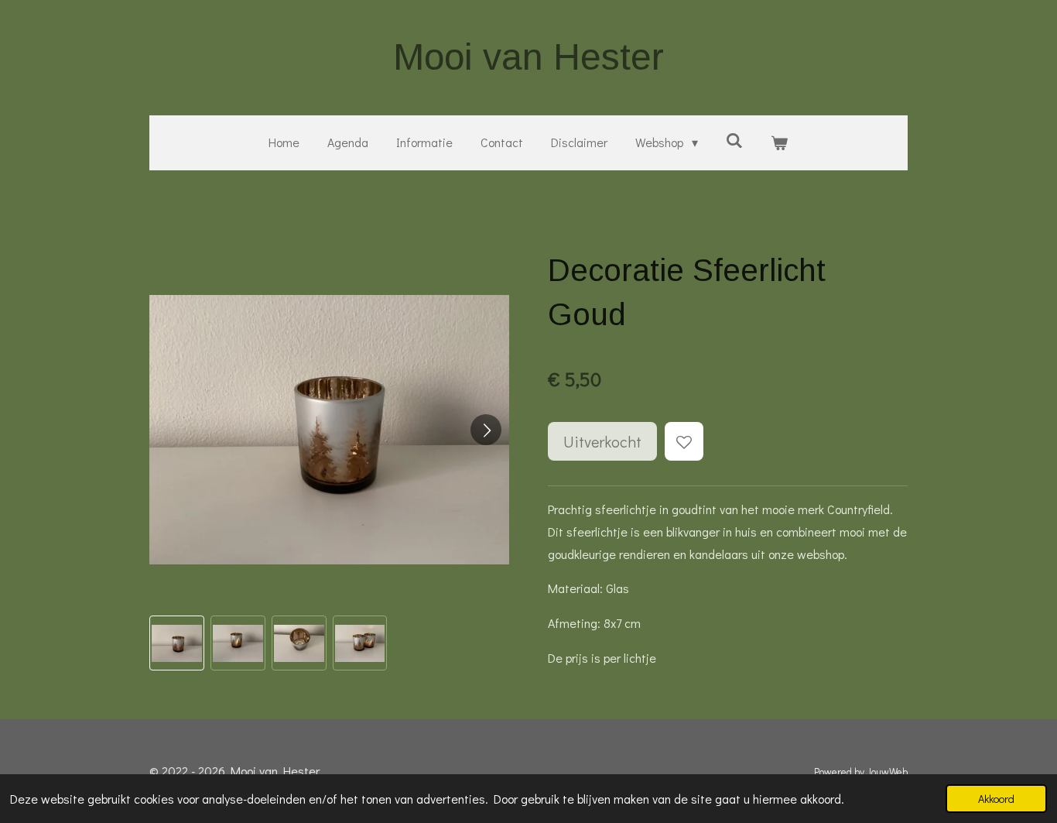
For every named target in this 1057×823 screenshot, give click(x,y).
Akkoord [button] (996, 798)
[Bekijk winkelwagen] (779, 143)
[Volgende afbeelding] (485, 429)
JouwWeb (887, 772)
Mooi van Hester (528, 56)
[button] (176, 643)
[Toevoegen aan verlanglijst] (684, 441)
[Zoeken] (734, 140)
